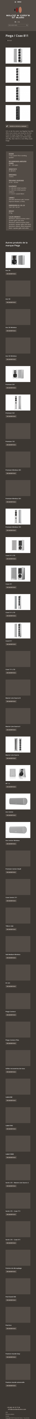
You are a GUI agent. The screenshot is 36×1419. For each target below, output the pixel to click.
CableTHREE (10, 1154)
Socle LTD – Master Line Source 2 (17, 1183)
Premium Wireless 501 (13, 498)
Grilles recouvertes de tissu (15, 1068)
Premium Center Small (13, 869)
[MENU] (33, 3)
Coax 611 (9, 641)
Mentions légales (10, 1414)
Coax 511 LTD (10, 612)
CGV (7, 1412)
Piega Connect (11, 1011)
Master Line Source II (13, 726)
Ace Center (9, 812)
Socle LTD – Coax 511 (13, 1240)
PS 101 (8, 983)
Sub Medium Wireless (13, 954)
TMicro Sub (9, 926)
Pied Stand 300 (11, 1297)
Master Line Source (12, 755)
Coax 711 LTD (10, 669)
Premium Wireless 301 (13, 470)
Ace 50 (8, 299)
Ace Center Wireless (13, 840)
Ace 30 (8, 270)
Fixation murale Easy (13, 1354)
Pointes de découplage (14, 1268)
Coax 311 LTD (10, 555)
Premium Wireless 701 (13, 527)
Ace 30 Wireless (11, 327)
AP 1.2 (8, 783)
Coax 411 (9, 584)
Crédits (7, 1416)
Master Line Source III (13, 698)
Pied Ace (9, 1325)
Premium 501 (10, 413)
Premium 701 (10, 441)
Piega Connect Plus (12, 1040)
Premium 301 (10, 384)
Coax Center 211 (11, 897)
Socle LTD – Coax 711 (13, 1211)
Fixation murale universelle (15, 1382)
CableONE (9, 1097)
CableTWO (9, 1125)
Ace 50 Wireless (11, 356)
